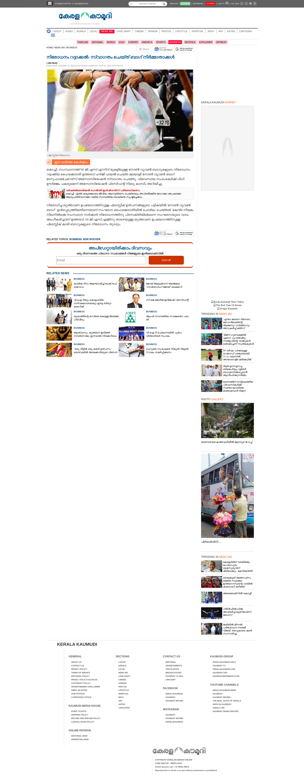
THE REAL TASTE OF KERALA (227, 701)
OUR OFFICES (78, 694)
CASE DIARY (124, 31)
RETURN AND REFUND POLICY (85, 718)
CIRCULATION (172, 669)
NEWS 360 (107, 31)
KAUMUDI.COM (220, 673)
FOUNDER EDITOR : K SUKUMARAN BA (71, 4)
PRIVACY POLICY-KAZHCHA (84, 680)
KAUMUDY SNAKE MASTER (225, 711)
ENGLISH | (174, 4)
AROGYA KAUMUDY (222, 704)
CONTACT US (77, 666)
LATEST (57, 31)
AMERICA (147, 42)
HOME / (50, 47)
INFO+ (211, 31)
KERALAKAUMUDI (174, 694)
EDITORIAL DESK (79, 736)
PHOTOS (166, 31)
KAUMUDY (170, 697)
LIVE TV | (224, 4)
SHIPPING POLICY (79, 715)
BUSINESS (175, 42)
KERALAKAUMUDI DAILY (224, 662)
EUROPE (133, 42)
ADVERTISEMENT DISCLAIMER (85, 687)
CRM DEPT (171, 680)
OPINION (152, 31)
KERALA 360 (218, 708)
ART (220, 31)
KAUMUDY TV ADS (174, 676)
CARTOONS (245, 31)
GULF (122, 42)
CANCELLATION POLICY (82, 722)
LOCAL (93, 31)
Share (146, 49)
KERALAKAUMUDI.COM (224, 669)
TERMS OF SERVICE (80, 673)
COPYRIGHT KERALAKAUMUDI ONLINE (173, 760)
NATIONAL (97, 42)
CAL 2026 (235, 4)
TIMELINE (82, 42)
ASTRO (231, 31)
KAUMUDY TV (219, 666)
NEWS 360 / (60, 47)
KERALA (81, 31)
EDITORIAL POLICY (80, 676)
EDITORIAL (171, 662)
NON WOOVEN (91, 239)
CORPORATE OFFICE (81, 697)
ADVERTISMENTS (174, 666)
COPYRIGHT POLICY (81, 683)
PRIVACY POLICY (79, 669)
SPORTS (161, 42)
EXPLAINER (205, 42)
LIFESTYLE (181, 31)
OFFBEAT (221, 42)
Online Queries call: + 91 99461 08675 (172, 767)
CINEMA (139, 31)
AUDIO (69, 31)
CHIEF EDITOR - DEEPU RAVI (168, 763)
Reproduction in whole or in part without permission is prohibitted (186, 770)
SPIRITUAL (198, 31)
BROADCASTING (174, 673)
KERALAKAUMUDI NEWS (224, 690)
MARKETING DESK (80, 739)
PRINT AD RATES (79, 690)
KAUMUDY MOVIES (174, 701)
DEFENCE (190, 42)
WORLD (111, 42)
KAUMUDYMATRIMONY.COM (226, 676)
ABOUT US (76, 662)
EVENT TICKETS (78, 711)
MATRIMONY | (199, 4)
